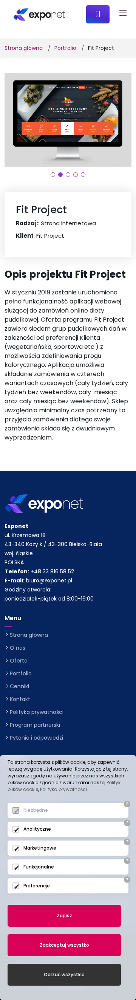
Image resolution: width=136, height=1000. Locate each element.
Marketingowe (39, 848)
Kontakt (20, 699)
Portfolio (65, 48)
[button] (53, 174)
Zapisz (64, 915)
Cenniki (19, 686)
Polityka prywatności (36, 712)
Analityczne (37, 829)
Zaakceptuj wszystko (64, 945)
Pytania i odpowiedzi (36, 737)
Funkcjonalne (38, 867)
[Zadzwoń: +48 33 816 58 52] (98, 14)
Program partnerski (35, 725)
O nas (17, 647)
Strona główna (24, 48)
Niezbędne (35, 810)
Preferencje (36, 885)
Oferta (19, 660)
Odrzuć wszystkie (64, 974)
